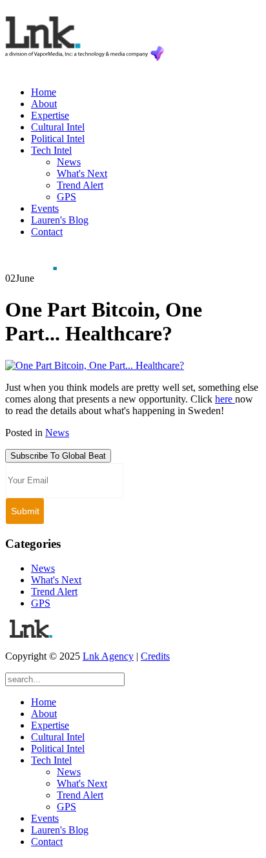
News (69, 161)
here (225, 398)
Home (43, 92)
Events (45, 208)
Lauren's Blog (59, 219)
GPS (66, 196)
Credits (155, 656)
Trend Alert (80, 185)
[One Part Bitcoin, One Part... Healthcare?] (94, 365)
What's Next (82, 173)
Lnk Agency (108, 656)
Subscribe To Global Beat (58, 456)
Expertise (50, 115)
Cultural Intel (58, 126)
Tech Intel (51, 150)
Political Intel (58, 138)
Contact (47, 231)
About (44, 103)
